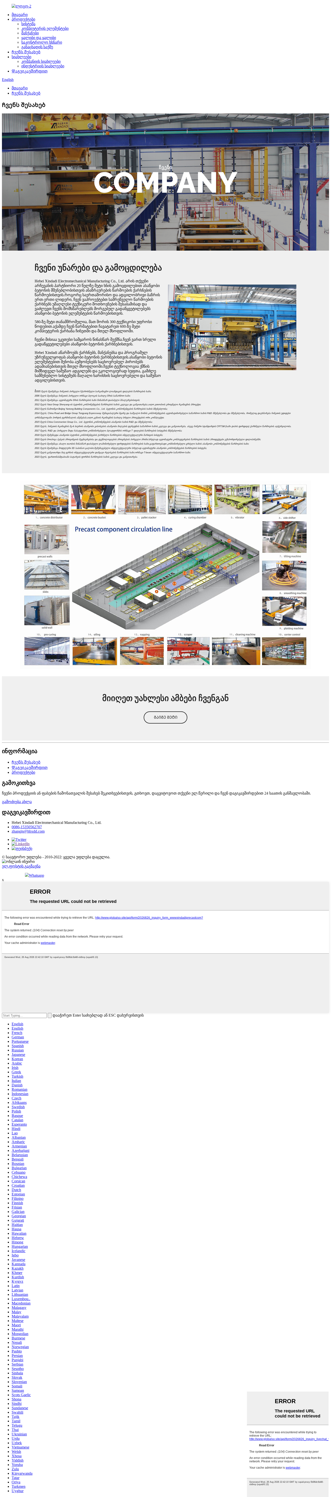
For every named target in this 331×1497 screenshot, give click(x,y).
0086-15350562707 (27, 827)
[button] (165, 717)
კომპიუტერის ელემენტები (45, 28)
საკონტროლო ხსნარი (41, 42)
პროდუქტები (23, 19)
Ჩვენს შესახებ (26, 52)
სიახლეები (21, 57)
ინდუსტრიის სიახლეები (42, 66)
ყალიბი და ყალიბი (38, 38)
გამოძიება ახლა (17, 802)
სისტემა (28, 24)
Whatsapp (36, 875)
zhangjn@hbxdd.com (28, 831)
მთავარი (20, 15)
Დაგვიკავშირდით (29, 71)
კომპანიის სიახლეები (41, 61)
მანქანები (30, 33)
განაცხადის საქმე (37, 47)
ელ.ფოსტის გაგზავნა (21, 866)
